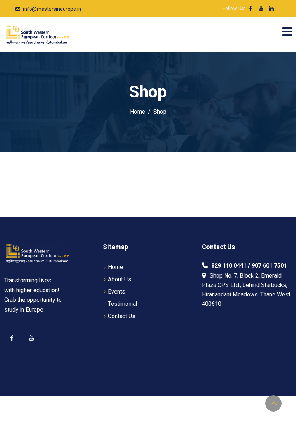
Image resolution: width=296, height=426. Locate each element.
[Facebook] (11, 338)
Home (115, 267)
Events (116, 291)
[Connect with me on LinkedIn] (271, 9)
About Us (119, 279)
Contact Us (121, 316)
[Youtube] (31, 338)
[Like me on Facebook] (250, 9)
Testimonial (122, 303)
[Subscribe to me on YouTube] (261, 9)
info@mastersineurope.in (52, 9)
